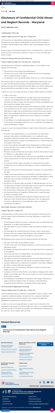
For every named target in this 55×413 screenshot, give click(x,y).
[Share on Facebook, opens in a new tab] (6, 11)
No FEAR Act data (7, 403)
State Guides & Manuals (26, 357)
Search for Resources (7, 367)
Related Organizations (25, 359)
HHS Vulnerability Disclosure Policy (39, 403)
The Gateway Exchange (26, 376)
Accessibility (5, 399)
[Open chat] (52, 410)
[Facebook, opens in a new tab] (40, 382)
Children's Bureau (33, 391)
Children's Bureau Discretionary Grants (7, 373)
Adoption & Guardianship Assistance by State (26, 354)
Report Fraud (32, 396)
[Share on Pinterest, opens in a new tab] (14, 11)
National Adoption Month (8, 352)
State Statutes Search (25, 347)
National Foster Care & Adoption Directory (25, 350)
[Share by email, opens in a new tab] (10, 11)
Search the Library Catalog (8, 369)
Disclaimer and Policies (35, 401)
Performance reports (35, 399)
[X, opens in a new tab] (44, 382)
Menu (53, 4)
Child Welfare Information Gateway (23, 393)
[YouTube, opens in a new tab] (48, 382)
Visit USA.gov (37, 407)
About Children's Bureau (9, 396)
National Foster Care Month (9, 349)
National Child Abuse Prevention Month (7, 346)
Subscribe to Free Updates (43, 344)
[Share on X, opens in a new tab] (8, 11)
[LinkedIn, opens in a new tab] (52, 382)
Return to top (5, 410)
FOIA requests (6, 401)
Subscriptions (23, 366)
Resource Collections (7, 376)
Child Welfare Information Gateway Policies (26, 373)
